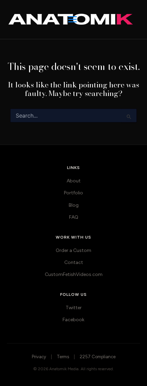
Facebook (73, 320)
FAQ (73, 217)
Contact (73, 262)
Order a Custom (73, 250)
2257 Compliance (98, 356)
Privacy (39, 356)
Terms (63, 356)
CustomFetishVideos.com (74, 274)
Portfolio (73, 193)
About (74, 181)
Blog (74, 205)
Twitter (74, 308)
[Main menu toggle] (73, 19)
